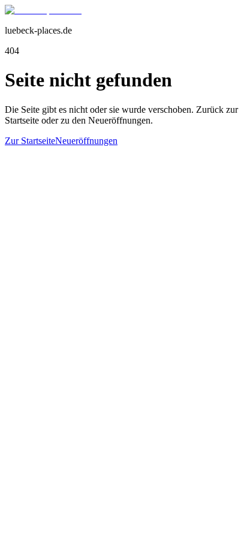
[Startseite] (43, 10)
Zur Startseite (30, 141)
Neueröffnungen (86, 141)
